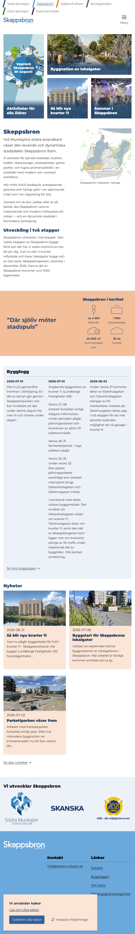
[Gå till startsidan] (18, 20)
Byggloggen (100, 877)
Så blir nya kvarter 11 (27, 635)
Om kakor (98, 885)
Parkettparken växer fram (32, 720)
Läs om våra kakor (24, 910)
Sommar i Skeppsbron (105, 110)
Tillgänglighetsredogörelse (111, 894)
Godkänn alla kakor (26, 919)
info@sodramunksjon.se (65, 866)
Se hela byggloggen (21, 568)
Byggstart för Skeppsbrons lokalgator (98, 637)
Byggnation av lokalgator (76, 69)
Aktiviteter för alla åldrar (21, 110)
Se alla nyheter (15, 763)
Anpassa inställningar (72, 919)
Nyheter (97, 868)
